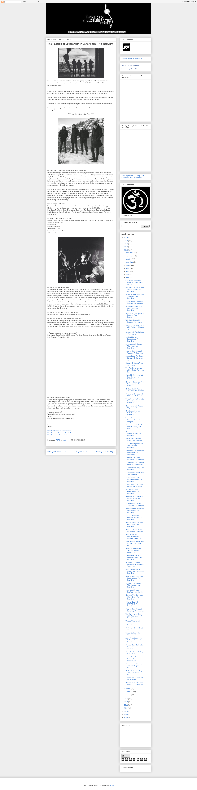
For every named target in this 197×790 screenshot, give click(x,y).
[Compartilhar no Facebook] (82, 440)
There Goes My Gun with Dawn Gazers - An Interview (135, 401)
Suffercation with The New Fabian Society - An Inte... (135, 427)
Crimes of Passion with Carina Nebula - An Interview (134, 434)
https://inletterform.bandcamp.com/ (59, 431)
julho (128, 268)
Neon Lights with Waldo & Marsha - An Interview (135, 530)
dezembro (130, 253)
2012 (126, 705)
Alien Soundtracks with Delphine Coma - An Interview (134, 640)
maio (128, 274)
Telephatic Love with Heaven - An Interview (134, 321)
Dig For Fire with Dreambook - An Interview (132, 339)
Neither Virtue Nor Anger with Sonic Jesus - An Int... (134, 673)
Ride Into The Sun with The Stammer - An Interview (134, 585)
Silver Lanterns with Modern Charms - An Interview (134, 480)
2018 (126, 241)
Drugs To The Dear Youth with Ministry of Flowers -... (135, 327)
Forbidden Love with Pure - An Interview (135, 474)
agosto (128, 265)
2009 (126, 714)
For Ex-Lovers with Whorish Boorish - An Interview (134, 517)
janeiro (128, 695)
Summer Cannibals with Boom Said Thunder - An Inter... (134, 647)
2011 (126, 708)
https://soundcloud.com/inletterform (59, 435)
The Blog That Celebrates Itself (130, 65)
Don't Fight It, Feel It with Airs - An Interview (135, 629)
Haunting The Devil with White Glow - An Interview (134, 597)
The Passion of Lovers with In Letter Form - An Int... (135, 370)
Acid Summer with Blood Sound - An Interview (134, 486)
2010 (126, 711)
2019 (126, 237)
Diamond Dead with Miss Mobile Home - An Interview (134, 498)
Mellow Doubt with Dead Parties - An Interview (134, 684)
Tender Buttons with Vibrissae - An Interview (135, 634)
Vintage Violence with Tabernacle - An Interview (133, 623)
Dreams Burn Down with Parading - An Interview (135, 610)
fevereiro (129, 692)
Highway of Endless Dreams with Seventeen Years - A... (135, 564)
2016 (126, 247)
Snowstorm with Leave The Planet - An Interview (134, 346)
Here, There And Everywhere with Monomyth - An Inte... (134, 536)
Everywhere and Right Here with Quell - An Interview (134, 557)
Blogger (111, 785)
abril (128, 278)
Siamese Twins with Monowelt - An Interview (135, 458)
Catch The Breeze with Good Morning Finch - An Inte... (134, 282)
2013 (126, 702)
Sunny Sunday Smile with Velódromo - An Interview (135, 296)
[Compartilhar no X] (80, 440)
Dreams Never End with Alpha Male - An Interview (134, 524)
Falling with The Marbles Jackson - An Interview (134, 302)
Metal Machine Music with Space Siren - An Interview (135, 510)
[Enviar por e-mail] (75, 440)
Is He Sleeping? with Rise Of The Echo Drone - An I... (135, 543)
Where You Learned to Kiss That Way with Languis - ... (134, 420)
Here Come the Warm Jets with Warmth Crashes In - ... (133, 550)
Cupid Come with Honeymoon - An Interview (132, 492)
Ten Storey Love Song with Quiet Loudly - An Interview (134, 616)
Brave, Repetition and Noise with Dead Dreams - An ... (133, 659)
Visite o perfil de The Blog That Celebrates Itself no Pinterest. (133, 176)
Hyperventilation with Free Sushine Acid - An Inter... (135, 384)
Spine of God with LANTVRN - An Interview (132, 604)
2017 (126, 244)
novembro (130, 256)
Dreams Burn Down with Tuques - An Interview (134, 352)
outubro (129, 259)
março (128, 688)
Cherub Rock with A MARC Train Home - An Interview (135, 571)
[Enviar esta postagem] (71, 440)
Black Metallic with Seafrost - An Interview (135, 591)
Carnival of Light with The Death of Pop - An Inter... (135, 315)
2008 (126, 717)
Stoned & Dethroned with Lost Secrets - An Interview (135, 377)
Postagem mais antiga (105, 452)
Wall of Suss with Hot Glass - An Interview (134, 439)
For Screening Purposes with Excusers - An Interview (134, 445)
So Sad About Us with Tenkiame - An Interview (135, 504)
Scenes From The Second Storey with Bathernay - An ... (135, 358)
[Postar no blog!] (78, 440)
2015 (126, 250)
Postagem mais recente (56, 452)
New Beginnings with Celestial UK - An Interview (133, 413)
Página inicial (81, 452)
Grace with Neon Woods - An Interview (135, 364)
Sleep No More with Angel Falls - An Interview (135, 653)
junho (128, 271)
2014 (126, 699)
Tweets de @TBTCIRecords (132, 58)
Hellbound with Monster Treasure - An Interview (135, 390)
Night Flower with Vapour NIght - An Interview (135, 407)
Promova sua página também (130, 69)
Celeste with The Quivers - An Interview (135, 333)
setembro (129, 262)
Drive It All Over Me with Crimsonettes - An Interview (134, 578)
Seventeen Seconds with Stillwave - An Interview (135, 395)
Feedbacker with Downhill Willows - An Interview (135, 463)
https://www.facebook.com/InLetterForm (60, 433)
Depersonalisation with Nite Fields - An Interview (134, 308)
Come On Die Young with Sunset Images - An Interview (135, 289)
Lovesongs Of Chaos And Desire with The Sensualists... (135, 452)
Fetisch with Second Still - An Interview (135, 679)
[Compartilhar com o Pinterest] (84, 440)
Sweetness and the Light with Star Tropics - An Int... (134, 666)
